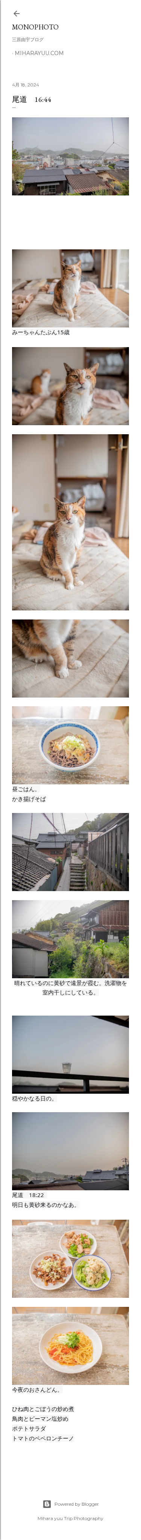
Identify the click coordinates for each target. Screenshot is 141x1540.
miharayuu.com (39, 53)
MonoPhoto (35, 27)
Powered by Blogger (77, 1504)
